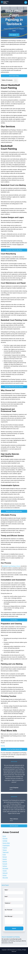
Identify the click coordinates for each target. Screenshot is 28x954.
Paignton (5, 847)
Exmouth (5, 863)
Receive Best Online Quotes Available (14, 386)
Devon (4, 836)
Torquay (5, 850)
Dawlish (5, 859)
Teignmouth (6, 852)
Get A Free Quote (14, 825)
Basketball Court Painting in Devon (11, 566)
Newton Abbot (6, 843)
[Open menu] (25, 2)
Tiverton (5, 870)
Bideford (5, 861)
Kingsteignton (6, 845)
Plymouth (5, 838)
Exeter (4, 854)
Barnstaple (5, 868)
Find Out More (14, 619)
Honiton (5, 875)
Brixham (5, 857)
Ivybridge (5, 840)
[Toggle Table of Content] (14, 80)
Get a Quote (13, 34)
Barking (3, 745)
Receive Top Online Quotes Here (14, 511)
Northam (5, 866)
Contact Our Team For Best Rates (14, 250)
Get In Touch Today (14, 75)
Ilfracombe (5, 877)
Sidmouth (5, 873)
